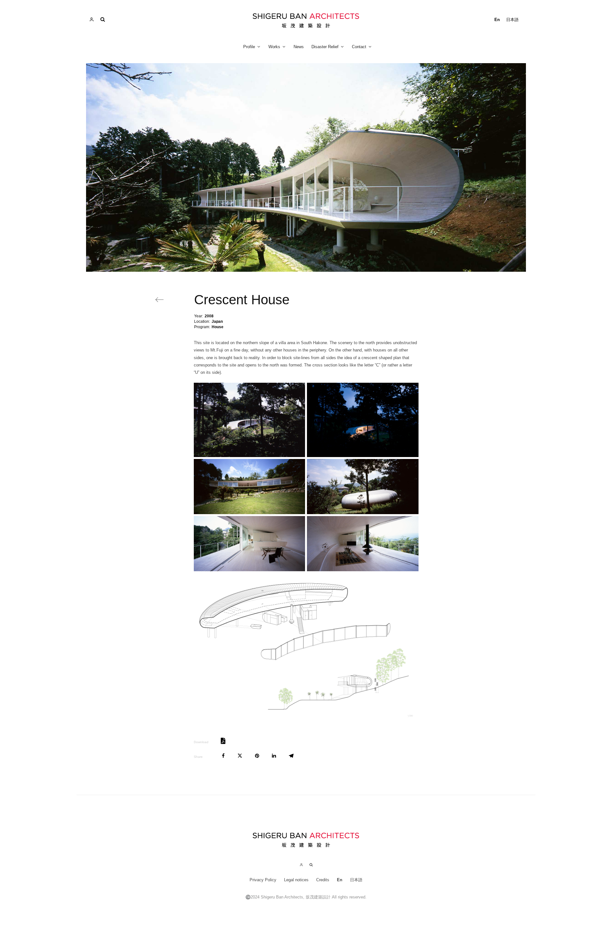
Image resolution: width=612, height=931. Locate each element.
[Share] (223, 755)
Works (274, 46)
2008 (209, 316)
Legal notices (296, 879)
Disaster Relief (325, 46)
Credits (322, 879)
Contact (359, 46)
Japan (217, 321)
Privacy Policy (263, 879)
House (217, 327)
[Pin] (257, 755)
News (299, 46)
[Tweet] (239, 755)
